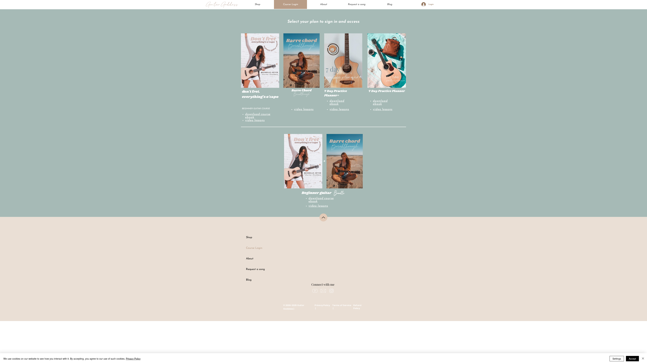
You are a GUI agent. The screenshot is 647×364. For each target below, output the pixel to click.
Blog (249, 280)
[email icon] (323, 290)
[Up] (323, 217)
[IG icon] (331, 290)
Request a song (255, 269)
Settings (616, 358)
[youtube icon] (315, 290)
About (249, 258)
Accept (632, 358)
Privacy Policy (133, 358)
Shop (249, 237)
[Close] (643, 358)
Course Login (254, 248)
